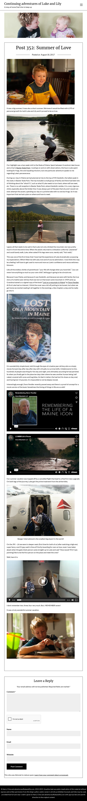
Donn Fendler (73, 282)
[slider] (41, 600)
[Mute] (72, 600)
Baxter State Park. (23, 168)
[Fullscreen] (76, 600)
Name (9, 729)
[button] (42, 581)
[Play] (9, 600)
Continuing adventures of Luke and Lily (32, 4)
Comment (11, 692)
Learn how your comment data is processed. (51, 775)
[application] (43, 581)
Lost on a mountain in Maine (54, 282)
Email (9, 742)
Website (10, 754)
